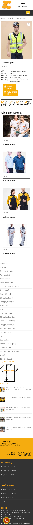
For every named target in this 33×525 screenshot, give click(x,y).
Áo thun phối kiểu (6, 283)
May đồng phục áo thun (8, 466)
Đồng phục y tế (5, 332)
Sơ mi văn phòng (6, 313)
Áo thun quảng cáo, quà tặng (10, 286)
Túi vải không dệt (6, 359)
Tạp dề (2, 355)
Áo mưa (3, 267)
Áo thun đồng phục (7, 271)
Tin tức (3, 479)
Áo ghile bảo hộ (5, 347)
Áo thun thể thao (6, 290)
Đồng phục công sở (7, 302)
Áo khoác (3, 264)
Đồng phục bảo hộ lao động (10, 351)
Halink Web (27, 523)
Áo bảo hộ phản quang (8, 344)
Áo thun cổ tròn (5, 279)
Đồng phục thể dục (7, 325)
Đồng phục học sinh (7, 317)
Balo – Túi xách (5, 294)
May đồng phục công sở (8, 470)
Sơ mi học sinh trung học (9, 321)
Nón (1, 336)
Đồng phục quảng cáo (8, 328)
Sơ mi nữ (3, 309)
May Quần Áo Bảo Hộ (7, 474)
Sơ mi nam (4, 306)
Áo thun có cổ (5, 275)
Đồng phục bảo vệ (6, 298)
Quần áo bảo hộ (5, 340)
